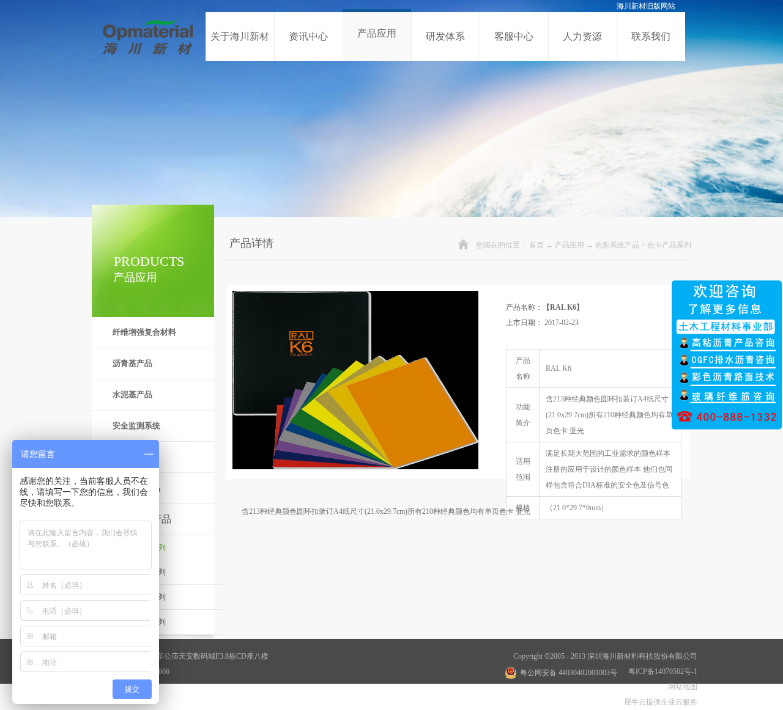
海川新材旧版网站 (646, 6)
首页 (536, 245)
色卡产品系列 (669, 245)
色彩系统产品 (617, 245)
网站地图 (680, 687)
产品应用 (569, 245)
